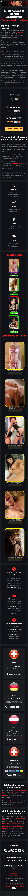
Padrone (4, 826)
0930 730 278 (15, 740)
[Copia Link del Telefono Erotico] (14, 867)
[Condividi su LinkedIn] (16, 865)
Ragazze (18, 32)
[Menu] (26, 2)
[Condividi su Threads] (12, 865)
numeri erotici (17, 163)
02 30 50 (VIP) (15, 118)
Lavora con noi (14, 873)
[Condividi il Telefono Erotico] (5, 865)
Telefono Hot (13, 801)
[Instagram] (9, 850)
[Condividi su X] (14, 865)
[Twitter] (16, 850)
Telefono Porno (16, 790)
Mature (3, 33)
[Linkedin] (19, 850)
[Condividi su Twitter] (9, 865)
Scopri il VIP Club (15, 129)
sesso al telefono (6, 167)
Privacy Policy (8, 872)
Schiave (14, 826)
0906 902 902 (15, 674)
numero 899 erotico (17, 823)
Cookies (11, 875)
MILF (22, 32)
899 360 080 (15, 95)
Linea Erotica (5, 823)
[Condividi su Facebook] (7, 865)
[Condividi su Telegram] (21, 865)
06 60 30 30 (15, 107)
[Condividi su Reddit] (19, 865)
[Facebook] (5, 850)
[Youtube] (12, 850)
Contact (16, 875)
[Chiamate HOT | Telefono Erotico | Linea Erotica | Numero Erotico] (2, 2)
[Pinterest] (23, 850)
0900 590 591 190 (15, 707)
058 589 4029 (15, 775)
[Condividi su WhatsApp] (23, 865)
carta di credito (8, 825)
